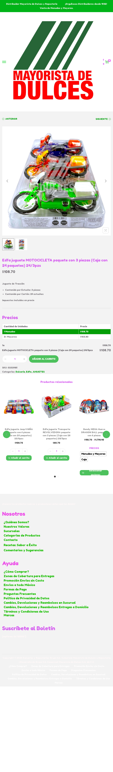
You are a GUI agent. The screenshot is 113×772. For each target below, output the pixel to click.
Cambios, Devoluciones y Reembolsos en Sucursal (40, 602)
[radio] (93, 454)
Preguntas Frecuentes (20, 593)
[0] (107, 62)
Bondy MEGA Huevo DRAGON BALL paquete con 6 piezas (94, 432)
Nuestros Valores (16, 526)
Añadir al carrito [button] (20, 458)
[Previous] (7, 181)
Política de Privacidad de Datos (26, 598)
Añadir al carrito (43, 359)
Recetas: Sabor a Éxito (20, 545)
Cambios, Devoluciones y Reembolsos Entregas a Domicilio (46, 607)
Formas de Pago (15, 589)
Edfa (28, 371)
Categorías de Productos (22, 535)
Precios (94, 448)
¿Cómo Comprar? (16, 571)
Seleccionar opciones (95, 472)
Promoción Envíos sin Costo (24, 580)
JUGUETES (39, 371)
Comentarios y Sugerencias (23, 550)
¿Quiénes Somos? (16, 522)
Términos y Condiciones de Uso (26, 611)
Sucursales (12, 531)
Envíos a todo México (19, 585)
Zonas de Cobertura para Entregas (29, 576)
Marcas (9, 615)
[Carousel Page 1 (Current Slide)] (55, 476)
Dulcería (20, 371)
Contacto (11, 539)
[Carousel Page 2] (58, 476)
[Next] (105, 181)
